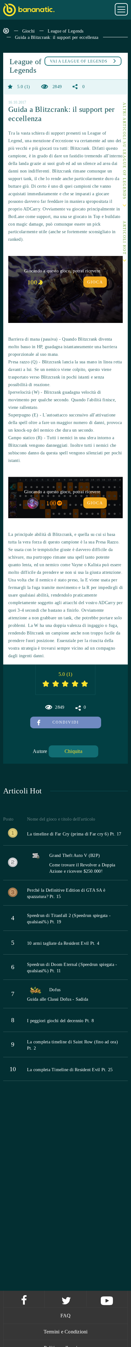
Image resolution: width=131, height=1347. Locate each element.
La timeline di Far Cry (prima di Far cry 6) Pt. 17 (74, 834)
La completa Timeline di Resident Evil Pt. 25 (70, 1069)
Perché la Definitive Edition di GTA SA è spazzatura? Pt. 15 (66, 893)
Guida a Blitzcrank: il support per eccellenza (56, 37)
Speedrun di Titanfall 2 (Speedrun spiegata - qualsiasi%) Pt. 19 (69, 918)
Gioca (95, 282)
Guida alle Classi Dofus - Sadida (57, 999)
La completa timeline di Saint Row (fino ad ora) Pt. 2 (72, 1045)
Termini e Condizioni (66, 1331)
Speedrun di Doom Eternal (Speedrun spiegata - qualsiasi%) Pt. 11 (72, 967)
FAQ (65, 1315)
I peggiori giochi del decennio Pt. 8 (60, 1020)
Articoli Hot (124, 238)
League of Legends (65, 31)
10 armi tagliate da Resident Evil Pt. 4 (63, 943)
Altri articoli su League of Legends (124, 151)
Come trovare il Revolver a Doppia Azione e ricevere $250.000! (82, 868)
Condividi (65, 722)
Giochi (28, 31)
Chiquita (73, 751)
